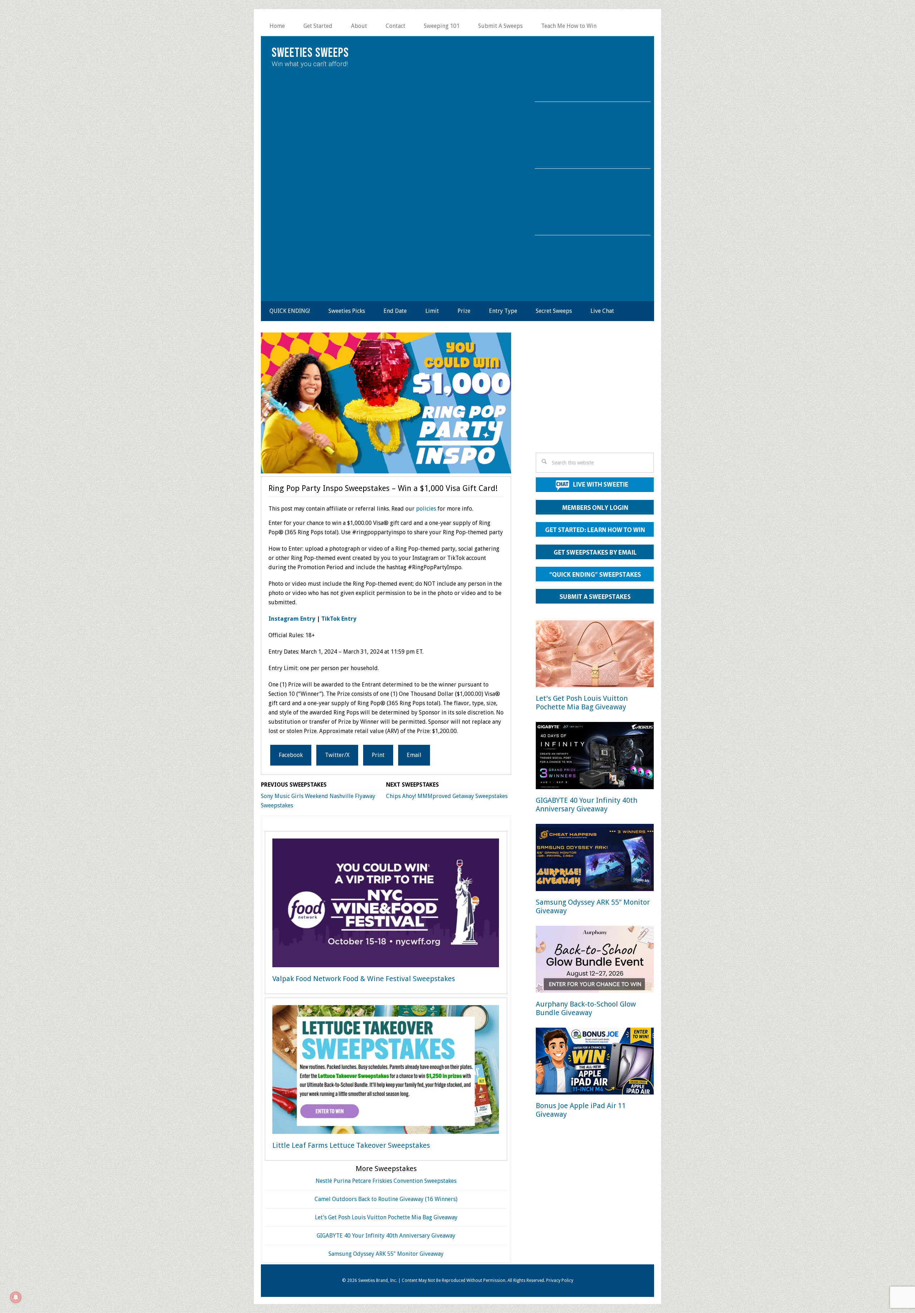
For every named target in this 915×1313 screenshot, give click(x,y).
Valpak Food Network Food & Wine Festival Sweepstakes (363, 978)
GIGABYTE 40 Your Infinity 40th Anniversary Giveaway (386, 1235)
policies (426, 508)
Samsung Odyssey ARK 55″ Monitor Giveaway (386, 1253)
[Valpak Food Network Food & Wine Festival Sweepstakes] (385, 904)
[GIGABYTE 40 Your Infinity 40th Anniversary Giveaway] (595, 757)
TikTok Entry (338, 618)
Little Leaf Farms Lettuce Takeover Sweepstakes (351, 1145)
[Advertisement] (595, 394)
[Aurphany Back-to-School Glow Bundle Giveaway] (595, 960)
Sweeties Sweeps (310, 53)
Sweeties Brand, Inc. (377, 1280)
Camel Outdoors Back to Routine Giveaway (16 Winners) (386, 1199)
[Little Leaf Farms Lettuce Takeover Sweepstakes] (385, 1071)
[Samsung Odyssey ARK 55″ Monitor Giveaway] (595, 859)
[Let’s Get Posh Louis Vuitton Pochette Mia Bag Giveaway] (595, 655)
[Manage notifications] (15, 1297)
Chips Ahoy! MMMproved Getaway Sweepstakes (447, 796)
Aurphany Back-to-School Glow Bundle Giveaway (586, 1008)
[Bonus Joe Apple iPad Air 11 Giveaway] (595, 1062)
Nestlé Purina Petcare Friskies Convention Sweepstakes (386, 1180)
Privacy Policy (559, 1280)
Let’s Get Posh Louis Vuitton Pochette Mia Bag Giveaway (386, 1217)
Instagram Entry (291, 618)
